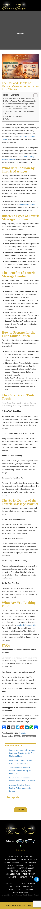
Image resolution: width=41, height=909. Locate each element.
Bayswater (26, 871)
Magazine (12, 877)
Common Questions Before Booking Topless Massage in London (20, 788)
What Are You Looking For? (14, 116)
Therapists (13, 856)
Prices (30, 865)
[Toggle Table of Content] (34, 95)
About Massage (30, 862)
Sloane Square (13, 874)
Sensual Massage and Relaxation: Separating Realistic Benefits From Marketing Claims (22, 753)
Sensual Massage (12, 862)
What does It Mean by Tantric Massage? (19, 98)
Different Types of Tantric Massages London (21, 101)
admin (23, 733)
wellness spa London (27, 204)
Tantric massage (29, 736)
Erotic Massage (11, 859)
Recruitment (29, 874)
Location (11, 868)
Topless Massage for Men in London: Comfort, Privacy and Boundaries (20, 770)
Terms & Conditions (27, 883)
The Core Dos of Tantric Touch (16, 109)
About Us (14, 871)
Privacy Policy (14, 889)
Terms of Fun (14, 886)
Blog (17, 736)
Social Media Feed (20, 892)
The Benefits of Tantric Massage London (19, 104)
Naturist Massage (29, 859)
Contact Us (10, 883)
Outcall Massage (16, 865)
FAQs (7, 119)
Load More (20, 810)
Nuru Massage (27, 856)
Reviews (23, 877)
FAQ (31, 877)
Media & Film (28, 886)
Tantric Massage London (23, 906)
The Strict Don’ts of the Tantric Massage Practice (19, 113)
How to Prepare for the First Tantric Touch (20, 106)
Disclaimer (28, 889)
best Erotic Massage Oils (26, 625)
